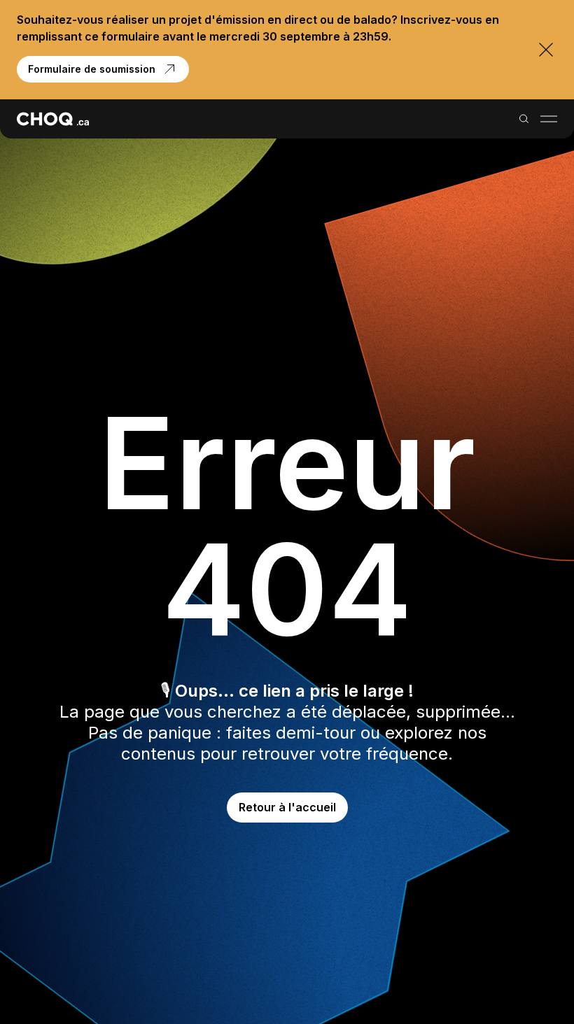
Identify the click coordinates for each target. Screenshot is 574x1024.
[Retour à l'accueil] (53, 119)
